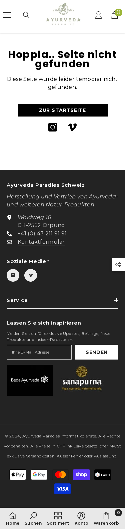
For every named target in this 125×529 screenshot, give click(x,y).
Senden (97, 352)
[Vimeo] (72, 127)
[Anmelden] (98, 15)
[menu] (7, 15)
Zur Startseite (62, 110)
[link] (33, 518)
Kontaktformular (41, 242)
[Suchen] (26, 15)
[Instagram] (52, 127)
